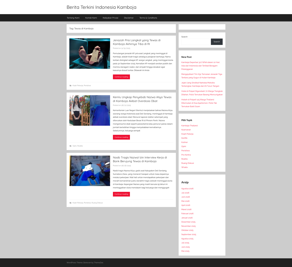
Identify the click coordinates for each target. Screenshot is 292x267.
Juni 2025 (185, 247)
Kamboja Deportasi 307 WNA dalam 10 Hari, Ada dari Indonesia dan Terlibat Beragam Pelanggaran (200, 65)
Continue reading (121, 77)
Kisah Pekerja (78, 86)
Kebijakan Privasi (110, 18)
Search (184, 37)
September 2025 (188, 234)
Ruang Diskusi (97, 203)
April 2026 (185, 205)
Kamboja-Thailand (189, 125)
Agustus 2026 (187, 188)
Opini (75, 146)
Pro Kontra (186, 155)
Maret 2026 (186, 209)
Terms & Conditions (148, 18)
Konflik (184, 138)
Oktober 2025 (187, 230)
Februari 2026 (187, 213)
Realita (80, 146)
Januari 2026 (187, 218)
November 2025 (188, 226)
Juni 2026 (185, 197)
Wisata (184, 167)
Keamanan (186, 130)
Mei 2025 (185, 251)
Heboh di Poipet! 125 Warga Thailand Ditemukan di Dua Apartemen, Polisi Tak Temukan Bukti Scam (199, 103)
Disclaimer (129, 18)
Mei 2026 (185, 201)
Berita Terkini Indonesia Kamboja (101, 7)
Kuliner (184, 142)
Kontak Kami (91, 18)
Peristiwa (87, 86)
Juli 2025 (185, 243)
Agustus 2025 (187, 238)
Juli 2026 (185, 193)
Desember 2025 (188, 222)
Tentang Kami (73, 18)
